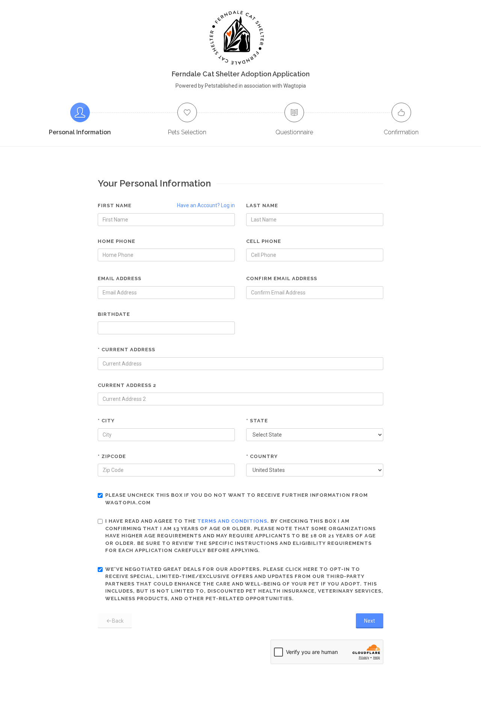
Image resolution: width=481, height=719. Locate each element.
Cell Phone (263, 241)
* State (257, 420)
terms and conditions (232, 521)
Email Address (119, 278)
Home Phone (116, 241)
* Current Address (126, 349)
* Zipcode (112, 456)
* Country (262, 456)
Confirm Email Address (281, 278)
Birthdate (114, 314)
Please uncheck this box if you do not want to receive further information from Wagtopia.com (236, 498)
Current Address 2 (127, 385)
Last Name (262, 205)
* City (106, 420)
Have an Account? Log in (206, 205)
